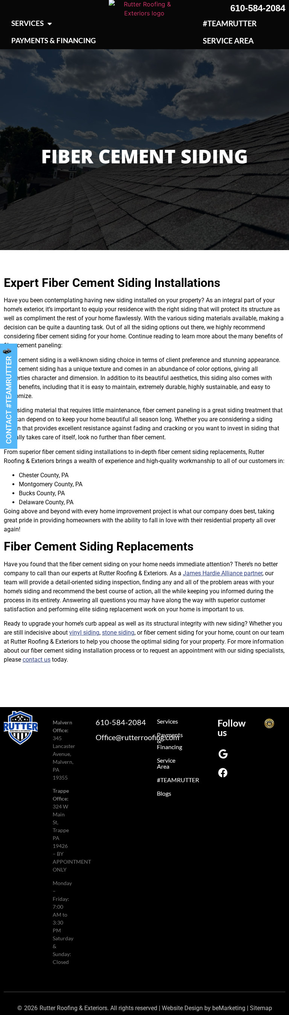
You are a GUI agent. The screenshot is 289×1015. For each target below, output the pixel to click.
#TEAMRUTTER (230, 23)
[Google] (223, 754)
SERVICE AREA (228, 40)
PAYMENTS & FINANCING (53, 40)
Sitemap (261, 1008)
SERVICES (27, 23)
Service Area (166, 763)
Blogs (164, 793)
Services (167, 721)
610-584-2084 (257, 8)
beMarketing (228, 1008)
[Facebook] (223, 772)
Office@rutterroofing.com (137, 737)
